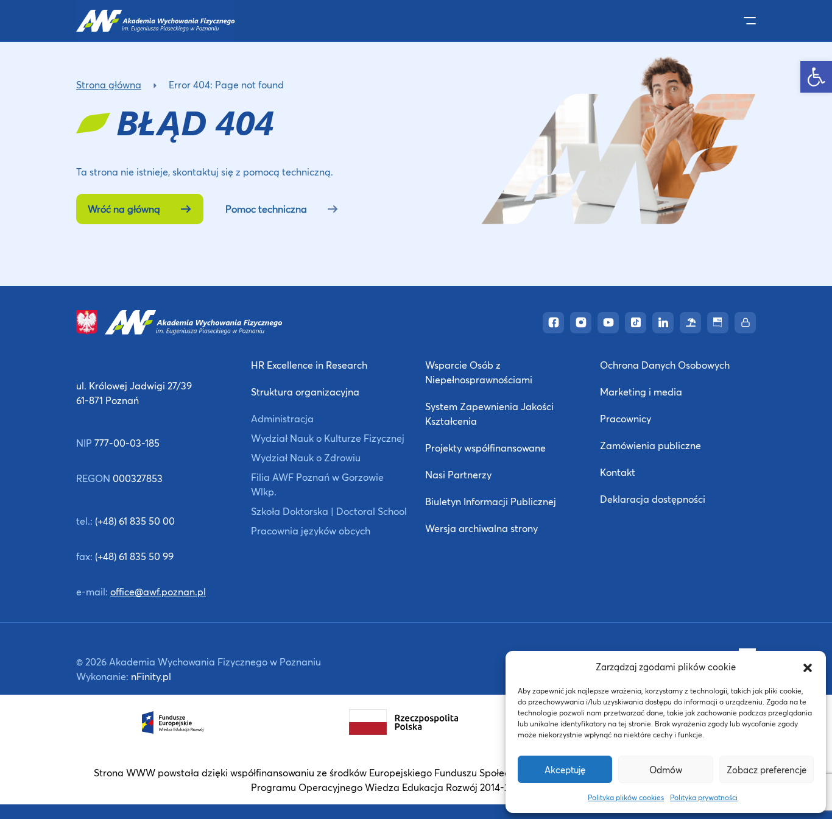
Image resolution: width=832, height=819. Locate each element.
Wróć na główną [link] (124, 208)
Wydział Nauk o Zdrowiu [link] (306, 457)
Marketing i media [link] (641, 391)
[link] (816, 77)
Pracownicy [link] (625, 418)
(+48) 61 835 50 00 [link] (135, 520)
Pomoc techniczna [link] (266, 208)
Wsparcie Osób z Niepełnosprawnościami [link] (478, 372)
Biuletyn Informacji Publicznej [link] (490, 501)
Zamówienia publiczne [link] (650, 445)
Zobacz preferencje (766, 770)
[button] (808, 667)
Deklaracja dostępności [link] (652, 498)
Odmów (665, 770)
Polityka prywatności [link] (704, 797)
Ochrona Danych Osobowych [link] (665, 364)
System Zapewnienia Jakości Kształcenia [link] (489, 413)
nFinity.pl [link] (151, 676)
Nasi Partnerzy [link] (458, 474)
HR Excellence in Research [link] (309, 364)
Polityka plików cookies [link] (626, 797)
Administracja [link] (282, 418)
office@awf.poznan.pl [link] (158, 591)
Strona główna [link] (108, 84)
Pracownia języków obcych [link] (310, 530)
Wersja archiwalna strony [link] (481, 528)
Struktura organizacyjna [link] (305, 391)
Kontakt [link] (617, 472)
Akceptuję (565, 770)
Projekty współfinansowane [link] (485, 447)
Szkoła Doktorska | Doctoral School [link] (329, 511)
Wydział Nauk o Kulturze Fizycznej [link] (327, 437)
